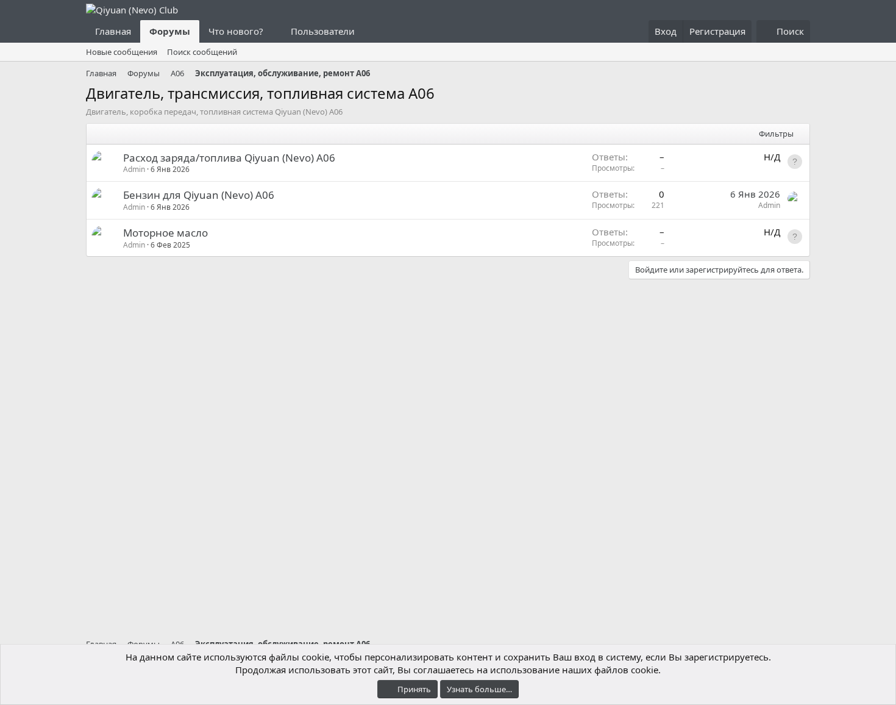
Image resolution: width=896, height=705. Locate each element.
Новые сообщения (121, 51)
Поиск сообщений (202, 51)
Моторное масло (165, 233)
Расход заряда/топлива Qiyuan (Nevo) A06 (229, 158)
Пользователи (323, 31)
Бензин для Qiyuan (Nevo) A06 (198, 195)
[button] (273, 31)
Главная (113, 31)
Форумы (169, 31)
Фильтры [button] (776, 133)
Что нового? (235, 31)
